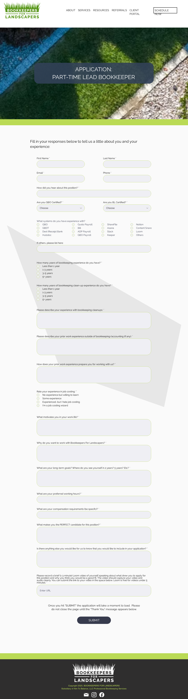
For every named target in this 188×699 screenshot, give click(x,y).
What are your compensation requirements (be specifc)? (67, 509)
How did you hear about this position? (57, 188)
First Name (42, 158)
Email (40, 173)
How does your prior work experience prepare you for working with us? (75, 364)
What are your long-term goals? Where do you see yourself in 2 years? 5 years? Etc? (83, 468)
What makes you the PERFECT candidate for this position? (68, 525)
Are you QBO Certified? (49, 202)
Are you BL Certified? (114, 202)
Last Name (109, 158)
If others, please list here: (50, 243)
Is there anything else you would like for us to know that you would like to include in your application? (91, 548)
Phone (106, 173)
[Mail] (86, 694)
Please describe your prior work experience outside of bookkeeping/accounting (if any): (84, 336)
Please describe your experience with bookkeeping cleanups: (70, 310)
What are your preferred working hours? (59, 494)
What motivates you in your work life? (57, 417)
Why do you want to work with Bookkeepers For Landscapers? (71, 443)
